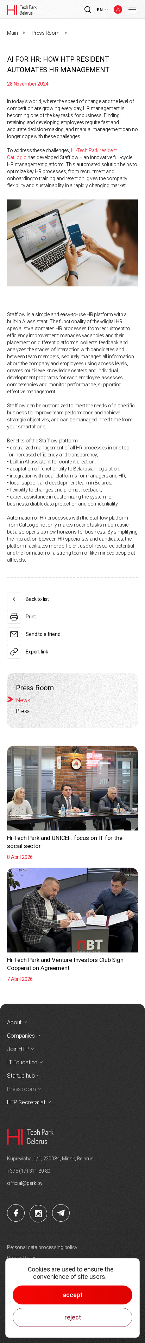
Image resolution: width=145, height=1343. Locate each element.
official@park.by (25, 1183)
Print (31, 616)
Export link (37, 651)
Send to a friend (43, 634)
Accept (72, 1294)
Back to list (37, 599)
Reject (72, 1317)
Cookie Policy (22, 1258)
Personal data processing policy (42, 1247)
